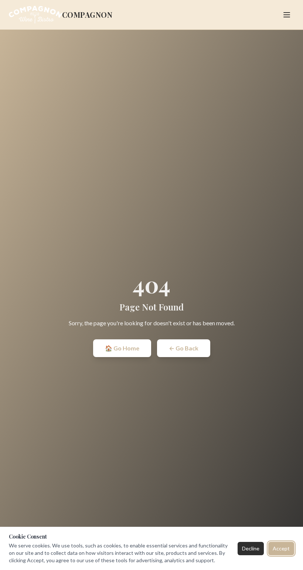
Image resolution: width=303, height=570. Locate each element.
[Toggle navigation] (286, 14)
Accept (281, 548)
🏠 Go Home (122, 348)
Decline (250, 548)
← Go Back (183, 348)
